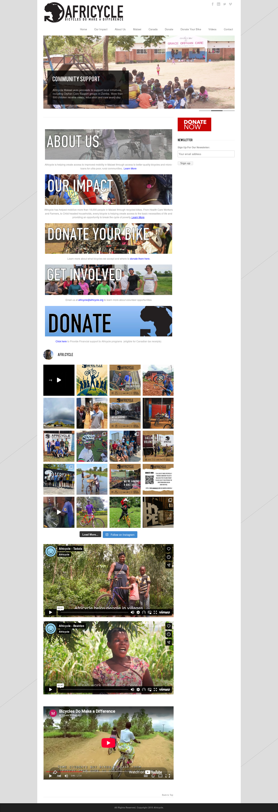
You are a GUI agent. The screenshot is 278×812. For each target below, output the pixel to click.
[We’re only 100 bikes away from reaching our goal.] (58, 380)
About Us (120, 29)
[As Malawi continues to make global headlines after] (158, 479)
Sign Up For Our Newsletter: (194, 147)
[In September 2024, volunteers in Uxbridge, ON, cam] (158, 380)
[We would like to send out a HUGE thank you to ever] (58, 479)
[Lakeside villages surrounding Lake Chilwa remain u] (92, 479)
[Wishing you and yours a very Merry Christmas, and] (58, 446)
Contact (228, 29)
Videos (212, 29)
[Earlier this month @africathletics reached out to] (92, 512)
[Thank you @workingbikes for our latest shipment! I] (58, 512)
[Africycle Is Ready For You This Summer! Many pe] (92, 380)
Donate (169, 29)
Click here (61, 341)
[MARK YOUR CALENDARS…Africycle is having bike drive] (125, 479)
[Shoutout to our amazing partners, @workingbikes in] (92, 413)
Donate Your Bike (191, 29)
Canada (153, 29)
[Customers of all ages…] (158, 413)
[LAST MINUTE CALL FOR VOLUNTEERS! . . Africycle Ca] (158, 446)
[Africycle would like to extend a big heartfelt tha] (158, 512)
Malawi (137, 29)
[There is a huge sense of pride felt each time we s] (125, 446)
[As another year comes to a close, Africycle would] (125, 512)
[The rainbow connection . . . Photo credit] (58, 413)
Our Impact (100, 29)
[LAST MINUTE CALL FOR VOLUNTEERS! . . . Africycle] (125, 380)
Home (83, 29)
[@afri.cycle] (108, 355)
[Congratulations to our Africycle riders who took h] (92, 446)
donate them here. (140, 258)
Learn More (130, 168)
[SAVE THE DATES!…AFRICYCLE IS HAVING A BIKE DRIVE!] (125, 413)
